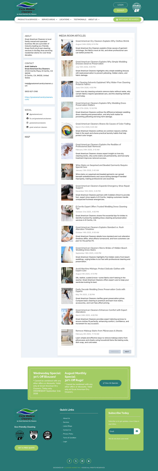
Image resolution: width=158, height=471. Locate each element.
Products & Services (27, 19)
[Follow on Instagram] (82, 461)
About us (92, 19)
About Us (66, 418)
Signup (120, 10)
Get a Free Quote (26, 448)
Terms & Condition (69, 438)
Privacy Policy (68, 434)
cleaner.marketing (72, 468)
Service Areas (48, 19)
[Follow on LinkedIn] (89, 461)
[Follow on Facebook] (69, 461)
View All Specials (111, 383)
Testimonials (80, 19)
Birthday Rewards (129, 19)
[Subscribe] (137, 431)
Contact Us (67, 430)
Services (66, 422)
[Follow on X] (76, 461)
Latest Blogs (67, 426)
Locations (64, 19)
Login (120, 5)
